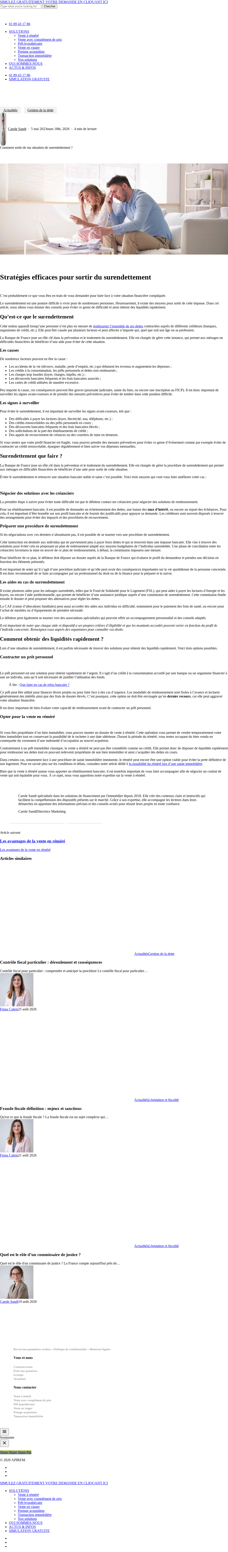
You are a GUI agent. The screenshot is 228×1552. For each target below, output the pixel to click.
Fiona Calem (9, 1009)
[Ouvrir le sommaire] (4, 1432)
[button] (37, 819)
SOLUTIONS (19, 1491)
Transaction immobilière (35, 1515)
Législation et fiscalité (163, 1100)
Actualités (10, 110)
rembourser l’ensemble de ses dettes (118, 326)
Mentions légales (100, 1349)
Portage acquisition (31, 1511)
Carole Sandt (17, 129)
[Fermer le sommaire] (4, 1443)
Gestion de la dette (40, 110)
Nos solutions (27, 1519)
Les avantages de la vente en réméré (25, 850)
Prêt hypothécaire (30, 1503)
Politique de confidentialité (71, 1349)
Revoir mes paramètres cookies (32, 1349)
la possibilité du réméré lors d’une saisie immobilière (165, 764)
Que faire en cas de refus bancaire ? (44, 685)
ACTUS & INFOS (22, 1527)
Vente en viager (29, 1507)
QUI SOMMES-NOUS (26, 1523)
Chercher (49, 6)
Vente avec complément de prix (40, 1499)
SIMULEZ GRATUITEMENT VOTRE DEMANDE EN (54, 2)
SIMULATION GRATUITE (29, 1531)
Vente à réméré (28, 1495)
